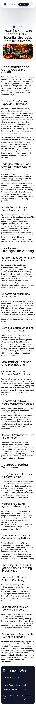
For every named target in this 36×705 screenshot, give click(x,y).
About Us (6, 699)
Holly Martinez (19, 26)
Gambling (10, 24)
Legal (24, 699)
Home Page (8, 685)
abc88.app (21, 81)
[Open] (31, 4)
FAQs (25, 685)
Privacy (13, 699)
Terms (19, 699)
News (18, 685)
